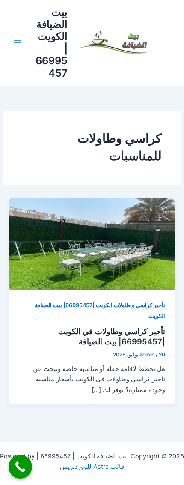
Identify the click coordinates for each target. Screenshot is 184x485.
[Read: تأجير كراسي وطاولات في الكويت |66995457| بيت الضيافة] (91, 244)
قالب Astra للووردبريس (92, 466)
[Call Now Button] (20, 467)
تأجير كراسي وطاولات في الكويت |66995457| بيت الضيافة (111, 336)
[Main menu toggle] (18, 43)
